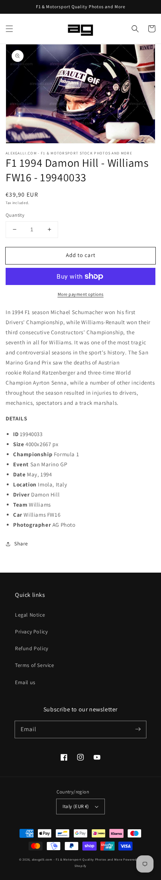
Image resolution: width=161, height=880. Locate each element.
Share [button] (21, 543)
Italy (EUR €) (76, 806)
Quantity (15, 215)
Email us (25, 682)
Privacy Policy (31, 631)
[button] (9, 29)
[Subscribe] (138, 729)
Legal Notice (30, 614)
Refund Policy (31, 648)
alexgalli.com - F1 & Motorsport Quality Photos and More (77, 859)
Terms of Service (34, 665)
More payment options (81, 294)
